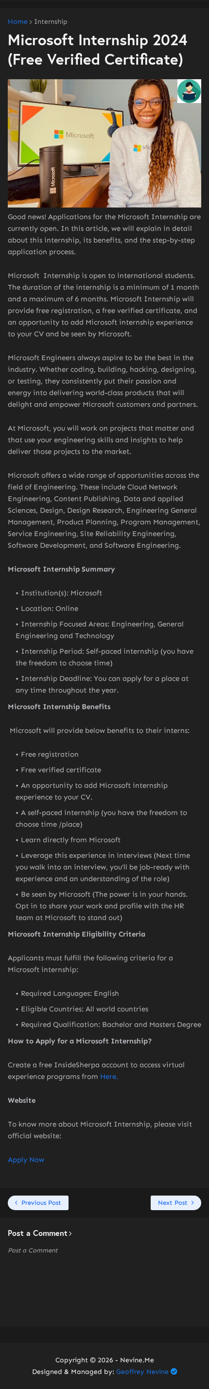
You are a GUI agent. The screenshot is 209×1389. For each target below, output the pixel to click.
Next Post (173, 1202)
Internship (51, 21)
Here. (109, 1076)
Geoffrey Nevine (142, 1372)
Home (18, 21)
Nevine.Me (137, 1360)
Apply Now (26, 1159)
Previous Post (41, 1202)
